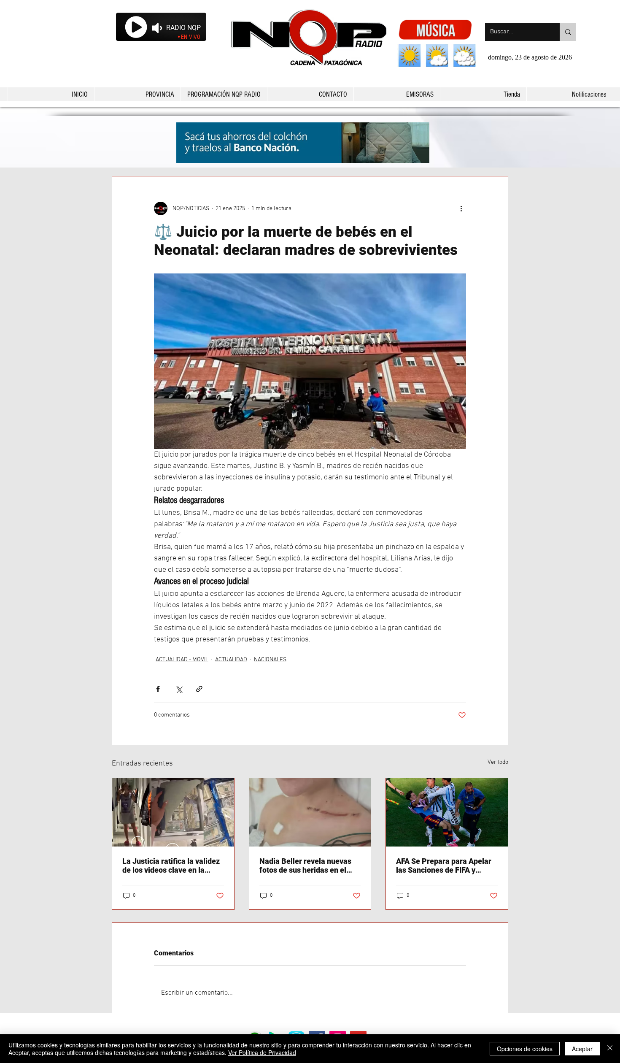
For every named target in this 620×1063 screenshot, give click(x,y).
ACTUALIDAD (231, 659)
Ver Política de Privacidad (262, 1052)
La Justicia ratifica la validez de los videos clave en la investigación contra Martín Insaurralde (171, 865)
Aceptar (582, 1048)
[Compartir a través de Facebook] (158, 689)
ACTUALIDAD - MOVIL (182, 659)
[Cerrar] (610, 1048)
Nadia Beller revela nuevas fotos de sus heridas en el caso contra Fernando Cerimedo (305, 865)
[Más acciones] (461, 208)
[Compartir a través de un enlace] (199, 689)
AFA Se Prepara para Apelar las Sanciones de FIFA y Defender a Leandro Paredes (445, 865)
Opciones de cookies (525, 1048)
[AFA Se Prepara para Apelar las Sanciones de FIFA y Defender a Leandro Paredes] (447, 812)
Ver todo (498, 762)
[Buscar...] (568, 32)
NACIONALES (270, 659)
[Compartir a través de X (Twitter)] (179, 689)
